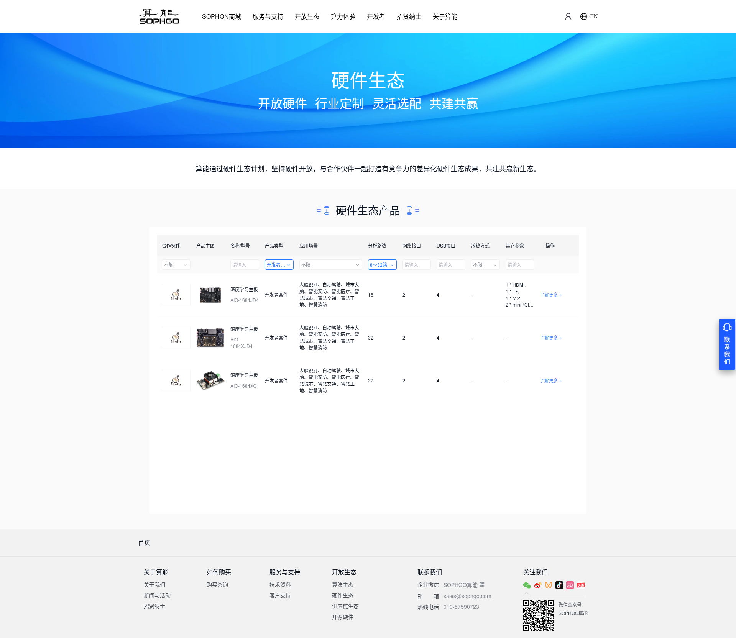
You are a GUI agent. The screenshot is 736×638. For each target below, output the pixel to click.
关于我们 (154, 584)
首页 (144, 542)
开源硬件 (342, 616)
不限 (168, 264)
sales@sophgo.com (467, 596)
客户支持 (280, 595)
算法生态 (342, 584)
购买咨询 (217, 584)
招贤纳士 (409, 16)
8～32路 (378, 264)
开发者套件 (278, 264)
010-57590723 (461, 606)
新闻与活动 (157, 595)
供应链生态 (345, 606)
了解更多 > (551, 294)
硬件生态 (342, 595)
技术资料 (280, 584)
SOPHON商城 (221, 16)
